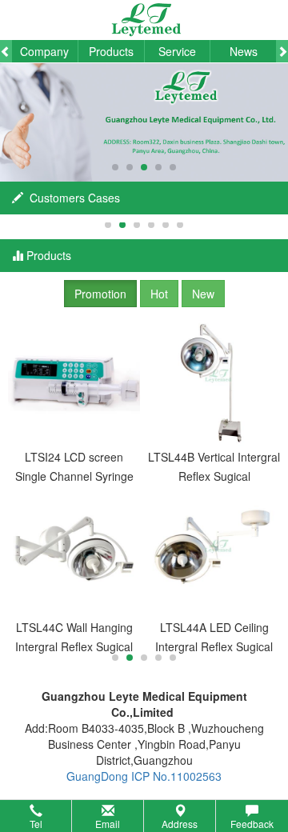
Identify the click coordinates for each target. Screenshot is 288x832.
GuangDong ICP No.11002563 (144, 776)
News (244, 51)
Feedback (252, 823)
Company (44, 51)
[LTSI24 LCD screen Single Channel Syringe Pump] (74, 381)
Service (177, 51)
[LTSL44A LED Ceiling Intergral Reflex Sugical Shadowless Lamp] (214, 552)
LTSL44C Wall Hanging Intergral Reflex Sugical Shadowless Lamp (74, 637)
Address (180, 823)
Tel (36, 823)
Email (107, 823)
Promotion (100, 294)
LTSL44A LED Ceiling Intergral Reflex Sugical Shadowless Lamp (214, 637)
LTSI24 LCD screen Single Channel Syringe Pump (74, 467)
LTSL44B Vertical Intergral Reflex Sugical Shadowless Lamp (214, 467)
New (203, 294)
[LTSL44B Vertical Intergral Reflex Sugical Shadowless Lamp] (214, 381)
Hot (159, 294)
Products (111, 51)
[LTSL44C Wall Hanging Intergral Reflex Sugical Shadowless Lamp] (74, 552)
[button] (144, 816)
